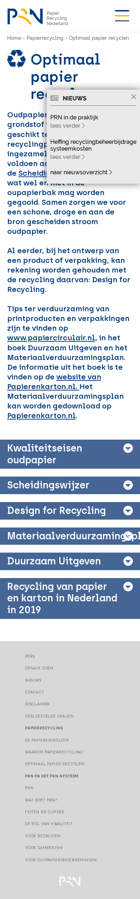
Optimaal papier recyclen (99, 38)
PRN (29, 788)
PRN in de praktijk (74, 117)
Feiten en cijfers (44, 812)
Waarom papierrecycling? (54, 752)
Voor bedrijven (43, 836)
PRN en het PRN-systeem (52, 776)
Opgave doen (39, 668)
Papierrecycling (45, 38)
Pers (30, 656)
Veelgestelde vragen (49, 716)
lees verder (66, 125)
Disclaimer (37, 704)
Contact (34, 692)
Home (14, 38)
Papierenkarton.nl (41, 415)
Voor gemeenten (44, 848)
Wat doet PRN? (41, 800)
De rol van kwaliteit (49, 824)
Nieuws (33, 680)
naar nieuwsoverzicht (79, 172)
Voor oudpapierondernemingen (61, 860)
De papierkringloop (47, 740)
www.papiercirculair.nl (51, 337)
